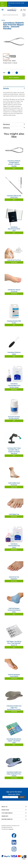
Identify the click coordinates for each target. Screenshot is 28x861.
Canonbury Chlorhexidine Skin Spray (14, 545)
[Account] (21, 10)
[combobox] (14, 15)
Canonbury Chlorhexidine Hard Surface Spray (14, 385)
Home (3, 20)
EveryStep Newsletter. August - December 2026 (14, 740)
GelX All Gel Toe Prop (14, 260)
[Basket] (24, 10)
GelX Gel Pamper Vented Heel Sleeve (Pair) (14, 610)
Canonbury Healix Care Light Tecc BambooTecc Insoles (14, 707)
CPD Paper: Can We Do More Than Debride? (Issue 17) (14, 643)
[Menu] (3, 9)
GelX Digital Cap (14, 514)
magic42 (10, 829)
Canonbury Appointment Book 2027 (14, 228)
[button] (12, 56)
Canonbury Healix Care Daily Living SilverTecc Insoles (14, 773)
